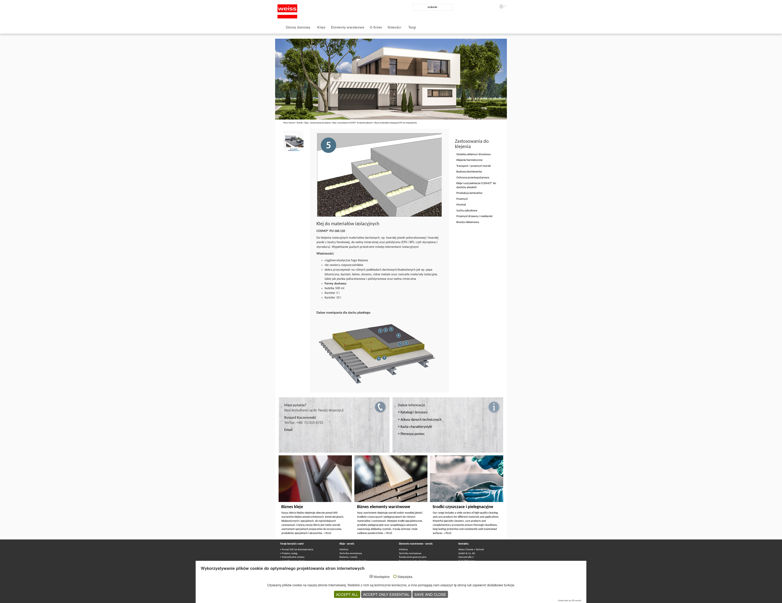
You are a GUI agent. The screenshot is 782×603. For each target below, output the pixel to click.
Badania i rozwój (348, 557)
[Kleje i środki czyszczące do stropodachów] (378, 354)
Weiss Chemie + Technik (293, 123)
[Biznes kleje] (315, 478)
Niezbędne (382, 577)
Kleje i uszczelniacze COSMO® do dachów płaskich (352, 123)
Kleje (321, 27)
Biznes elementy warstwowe (383, 507)
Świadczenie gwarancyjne (412, 557)
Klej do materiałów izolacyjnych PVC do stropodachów (395, 123)
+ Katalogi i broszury (413, 412)
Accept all (347, 594)
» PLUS (327, 533)
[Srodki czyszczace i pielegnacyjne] (466, 478)
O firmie (376, 27)
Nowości (394, 27)
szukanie (432, 7)
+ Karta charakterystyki (415, 427)
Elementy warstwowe (348, 27)
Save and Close (430, 594)
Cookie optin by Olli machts (569, 600)
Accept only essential (386, 594)
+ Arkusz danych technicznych (420, 420)
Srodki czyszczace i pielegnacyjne (463, 507)
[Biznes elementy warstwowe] (391, 478)
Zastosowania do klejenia (320, 123)
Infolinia (343, 549)
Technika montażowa (350, 553)
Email (288, 430)
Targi (412, 27)
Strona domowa (298, 27)
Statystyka (405, 577)
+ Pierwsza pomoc (411, 434)
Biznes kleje (292, 507)
